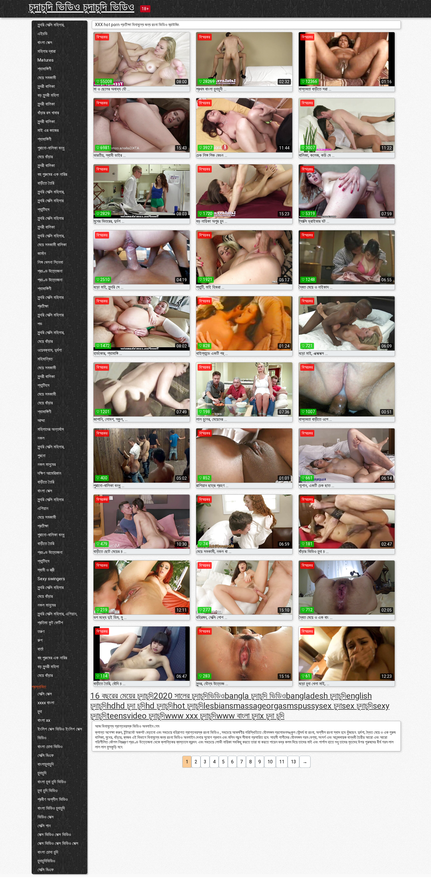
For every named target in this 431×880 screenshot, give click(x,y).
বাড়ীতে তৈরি (46, 183)
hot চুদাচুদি (188, 706)
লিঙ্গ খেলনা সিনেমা (50, 262)
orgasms (282, 706)
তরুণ (41, 631)
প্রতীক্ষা (43, 306)
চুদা (40, 711)
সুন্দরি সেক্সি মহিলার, (51, 25)
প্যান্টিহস (44, 209)
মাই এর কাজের (48, 130)
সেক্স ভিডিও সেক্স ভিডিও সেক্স (58, 843)
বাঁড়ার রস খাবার (48, 112)
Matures (46, 60)
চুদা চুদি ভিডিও (47, 790)
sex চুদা (330, 706)
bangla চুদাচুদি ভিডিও (255, 696)
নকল (41, 438)
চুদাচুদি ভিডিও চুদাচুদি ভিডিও (81, 7)
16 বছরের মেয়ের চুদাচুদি (122, 696)
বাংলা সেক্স (45, 42)
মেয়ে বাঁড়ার (45, 156)
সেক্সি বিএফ (46, 755)
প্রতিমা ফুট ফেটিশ (50, 622)
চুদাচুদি (42, 773)
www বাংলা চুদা (238, 716)
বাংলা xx (44, 720)
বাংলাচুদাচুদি (46, 764)
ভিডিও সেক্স (46, 817)
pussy (308, 706)
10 (270, 762)
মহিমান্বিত (45, 359)
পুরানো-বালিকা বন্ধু (51, 148)
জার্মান (42, 253)
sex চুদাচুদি (357, 706)
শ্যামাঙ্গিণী (44, 69)
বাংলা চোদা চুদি (48, 852)
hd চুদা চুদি (130, 706)
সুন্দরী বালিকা (46, 86)
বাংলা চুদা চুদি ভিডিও (52, 781)
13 (293, 762)
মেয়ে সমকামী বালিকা (52, 244)
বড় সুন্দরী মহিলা (48, 95)
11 (281, 762)
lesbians (218, 706)
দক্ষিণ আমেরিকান (49, 473)
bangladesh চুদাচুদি (316, 696)
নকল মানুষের (47, 464)
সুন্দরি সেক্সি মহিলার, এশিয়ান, (57, 614)
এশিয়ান (43, 508)
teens (117, 716)
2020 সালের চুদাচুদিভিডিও (189, 696)
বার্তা (40, 649)
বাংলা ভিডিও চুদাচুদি (51, 808)
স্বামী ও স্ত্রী (46, 570)
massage (249, 706)
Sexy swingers (51, 578)
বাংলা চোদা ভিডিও (50, 746)
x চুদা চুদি (272, 716)
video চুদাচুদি (146, 716)
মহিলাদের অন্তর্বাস (51, 429)
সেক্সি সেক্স (45, 694)
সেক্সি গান (44, 825)
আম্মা (41, 420)
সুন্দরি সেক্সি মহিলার (51, 200)
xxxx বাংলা (46, 702)
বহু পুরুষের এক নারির (52, 174)
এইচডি (42, 33)
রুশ (40, 640)
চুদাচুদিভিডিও (46, 861)
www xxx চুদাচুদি (190, 716)
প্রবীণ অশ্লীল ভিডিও (53, 799)
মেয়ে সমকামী (47, 77)
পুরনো (41, 455)
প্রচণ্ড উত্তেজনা (50, 271)
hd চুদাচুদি (159, 706)
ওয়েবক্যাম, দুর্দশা (50, 350)
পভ (40, 323)
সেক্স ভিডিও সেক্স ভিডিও (54, 834)
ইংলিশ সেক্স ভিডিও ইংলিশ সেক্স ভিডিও (60, 733)
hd (111, 706)
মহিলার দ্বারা (47, 51)
